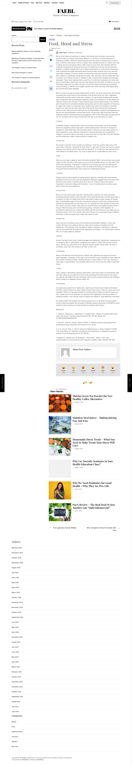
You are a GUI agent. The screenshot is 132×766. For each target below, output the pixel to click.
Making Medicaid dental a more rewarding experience (26, 52)
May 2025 (15, 582)
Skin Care (39, 3)
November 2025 (17, 553)
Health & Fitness (23, 3)
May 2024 (15, 627)
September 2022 (17, 697)
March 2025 (16, 592)
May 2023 (15, 657)
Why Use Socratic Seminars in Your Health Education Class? (93, 462)
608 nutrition (62, 389)
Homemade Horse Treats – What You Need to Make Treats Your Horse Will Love (94, 442)
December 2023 (17, 637)
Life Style (54, 3)
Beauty (61, 3)
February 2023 (17, 672)
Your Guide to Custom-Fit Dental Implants (26, 77)
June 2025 (15, 577)
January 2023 (16, 677)
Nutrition (47, 3)
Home (14, 3)
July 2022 (15, 706)
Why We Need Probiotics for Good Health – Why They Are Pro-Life (92, 484)
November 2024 (17, 607)
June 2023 (15, 652)
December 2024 (17, 602)
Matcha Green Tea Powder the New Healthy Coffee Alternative (93, 397)
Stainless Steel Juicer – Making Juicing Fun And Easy (95, 419)
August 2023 (16, 642)
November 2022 (17, 687)
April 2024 (15, 632)
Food (32, 3)
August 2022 (16, 701)
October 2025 (16, 558)
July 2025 (15, 572)
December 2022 (17, 682)
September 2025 (17, 563)
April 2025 (15, 587)
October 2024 (16, 612)
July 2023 (15, 647)
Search (14, 35)
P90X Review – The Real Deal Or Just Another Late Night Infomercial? (94, 506)
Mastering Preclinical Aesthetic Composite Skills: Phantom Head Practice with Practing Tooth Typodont (28, 60)
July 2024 (15, 622)
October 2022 (16, 692)
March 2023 (16, 667)
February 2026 (17, 548)
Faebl (66, 11)
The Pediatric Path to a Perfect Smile (24, 68)
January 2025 (16, 597)
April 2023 (15, 662)
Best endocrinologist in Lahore (22, 73)
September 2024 (17, 617)
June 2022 (15, 711)
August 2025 (16, 568)
